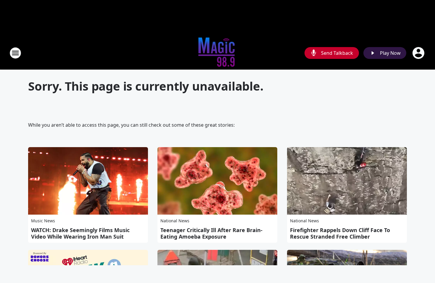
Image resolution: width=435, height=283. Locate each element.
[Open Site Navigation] (15, 53)
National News (174, 220)
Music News (43, 220)
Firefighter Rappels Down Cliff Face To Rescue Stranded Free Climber (340, 233)
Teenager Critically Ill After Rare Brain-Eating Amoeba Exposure (211, 233)
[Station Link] (217, 52)
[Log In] (419, 53)
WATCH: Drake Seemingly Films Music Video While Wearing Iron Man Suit (80, 233)
